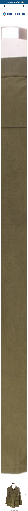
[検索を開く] (4, 6)
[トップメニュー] (2, 6)
